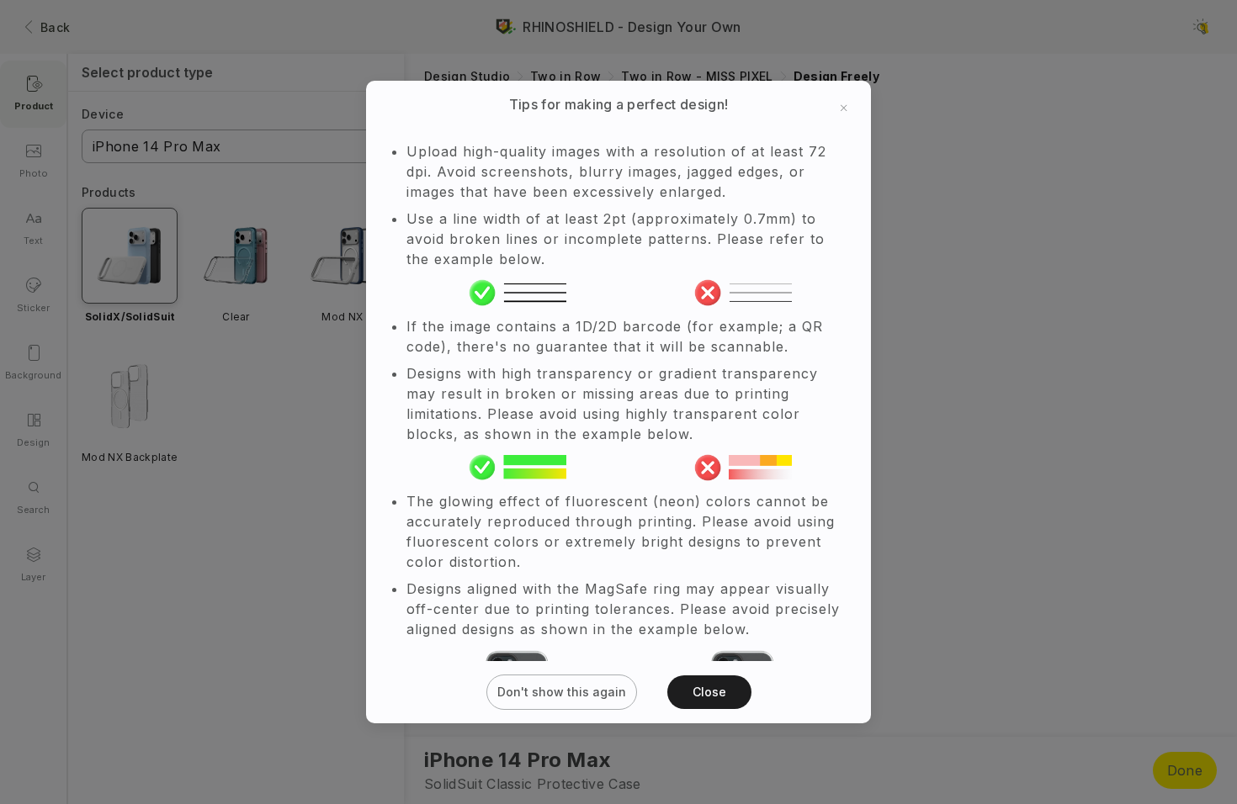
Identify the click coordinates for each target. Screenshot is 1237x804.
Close (709, 692)
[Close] (844, 107)
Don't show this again (561, 692)
